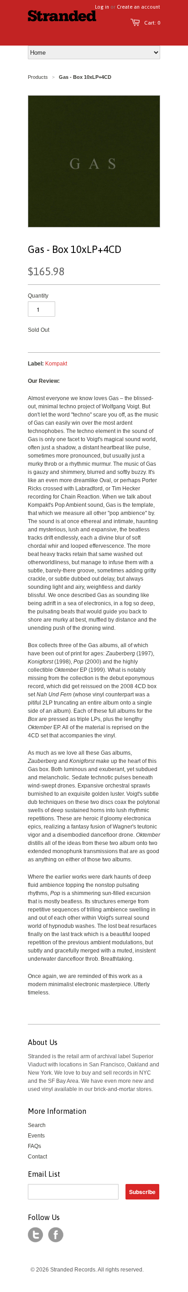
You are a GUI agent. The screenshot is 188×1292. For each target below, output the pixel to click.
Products (38, 77)
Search (37, 1125)
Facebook (55, 1235)
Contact (37, 1156)
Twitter (35, 1235)
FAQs (34, 1146)
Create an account (138, 7)
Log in (102, 7)
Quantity (38, 296)
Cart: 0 (152, 23)
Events (36, 1135)
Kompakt (56, 363)
